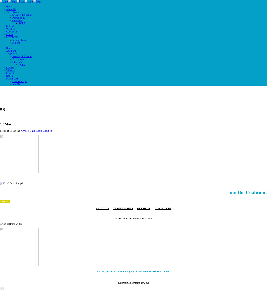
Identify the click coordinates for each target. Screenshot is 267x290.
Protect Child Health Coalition (37, 130)
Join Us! (4, 201)
